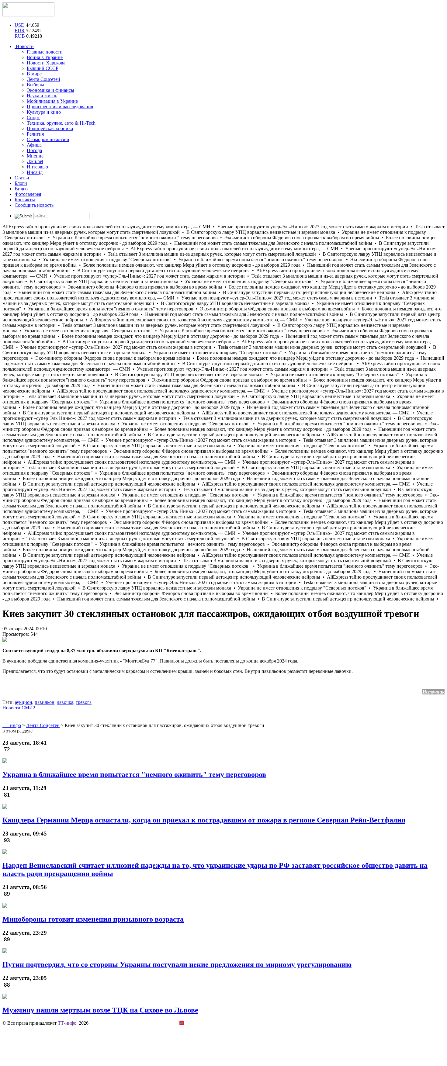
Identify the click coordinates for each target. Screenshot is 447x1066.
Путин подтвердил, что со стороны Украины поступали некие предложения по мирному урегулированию (177, 964)
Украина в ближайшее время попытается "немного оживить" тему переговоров (134, 774)
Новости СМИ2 (18, 707)
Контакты (25, 199)
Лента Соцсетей (43, 79)
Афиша (34, 144)
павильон (44, 702)
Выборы (35, 84)
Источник (433, 691)
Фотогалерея (28, 194)
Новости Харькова (46, 62)
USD (20, 25)
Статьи (22, 177)
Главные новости (45, 51)
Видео (21, 188)
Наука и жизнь (42, 95)
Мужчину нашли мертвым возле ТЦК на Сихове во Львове (100, 1010)
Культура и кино (44, 112)
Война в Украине (45, 57)
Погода (34, 150)
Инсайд (35, 172)
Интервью (37, 166)
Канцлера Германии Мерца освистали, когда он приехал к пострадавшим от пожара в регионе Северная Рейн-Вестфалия (203, 820)
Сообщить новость (34, 205)
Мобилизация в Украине (52, 101)
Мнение (35, 155)
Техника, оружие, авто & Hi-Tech (61, 123)
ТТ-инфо (67, 1023)
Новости (24, 46)
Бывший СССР (42, 68)
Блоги (21, 183)
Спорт (33, 117)
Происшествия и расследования (60, 106)
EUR (20, 30)
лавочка (65, 702)
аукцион (23, 702)
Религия (35, 134)
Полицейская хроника (50, 128)
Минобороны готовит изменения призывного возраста (93, 919)
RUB (20, 36)
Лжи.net (35, 161)
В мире (34, 73)
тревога (84, 702)
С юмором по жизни (48, 139)
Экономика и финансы (50, 90)
